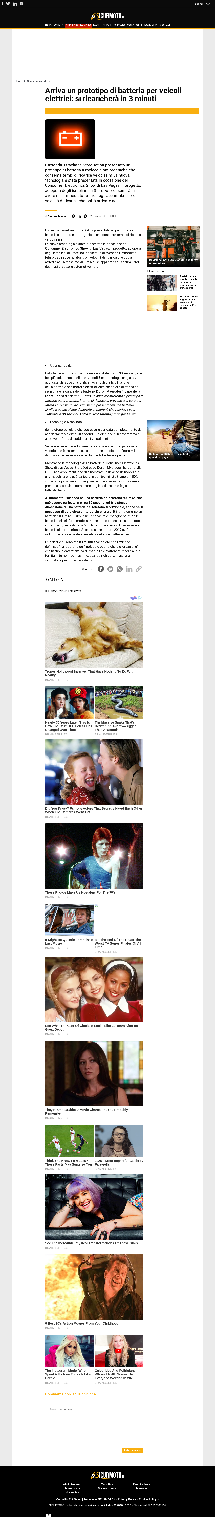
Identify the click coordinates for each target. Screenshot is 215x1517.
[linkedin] (79, 216)
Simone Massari (58, 216)
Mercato (119, 25)
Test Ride (107, 1484)
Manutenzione (102, 25)
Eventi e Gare (141, 1484)
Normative (151, 25)
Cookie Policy (147, 1499)
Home (18, 81)
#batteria (54, 579)
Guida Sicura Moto (78, 25)
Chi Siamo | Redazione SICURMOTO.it (92, 1499)
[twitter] (85, 216)
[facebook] (73, 216)
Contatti (61, 1499)
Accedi (199, 4)
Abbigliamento (54, 25)
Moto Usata (134, 25)
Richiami (165, 25)
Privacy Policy (127, 1499)
